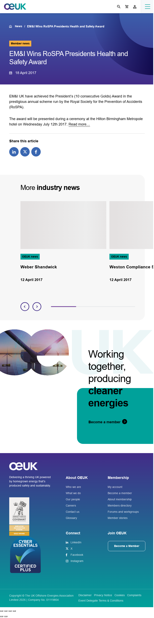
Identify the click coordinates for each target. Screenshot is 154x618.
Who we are (73, 487)
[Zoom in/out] (1, 611)
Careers (71, 505)
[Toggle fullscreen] (5, 611)
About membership (120, 499)
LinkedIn (76, 542)
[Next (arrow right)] (5, 616)
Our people (73, 499)
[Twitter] (25, 151)
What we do (73, 493)
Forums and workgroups (123, 511)
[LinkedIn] (14, 151)
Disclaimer (85, 595)
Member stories (118, 518)
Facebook (77, 554)
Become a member (120, 493)
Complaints (134, 595)
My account (115, 487)
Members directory (120, 505)
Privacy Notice (103, 595)
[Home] (12, 26)
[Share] (10, 611)
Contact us (72, 511)
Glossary (71, 518)
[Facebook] (36, 151)
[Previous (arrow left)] (1, 616)
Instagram (77, 561)
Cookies (119, 595)
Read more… (79, 124)
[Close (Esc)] (14, 611)
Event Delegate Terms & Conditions (100, 600)
